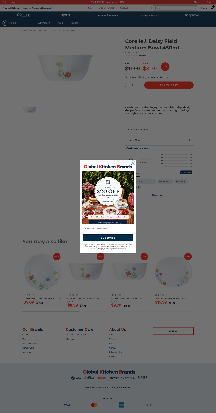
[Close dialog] (133, 163)
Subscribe (108, 237)
